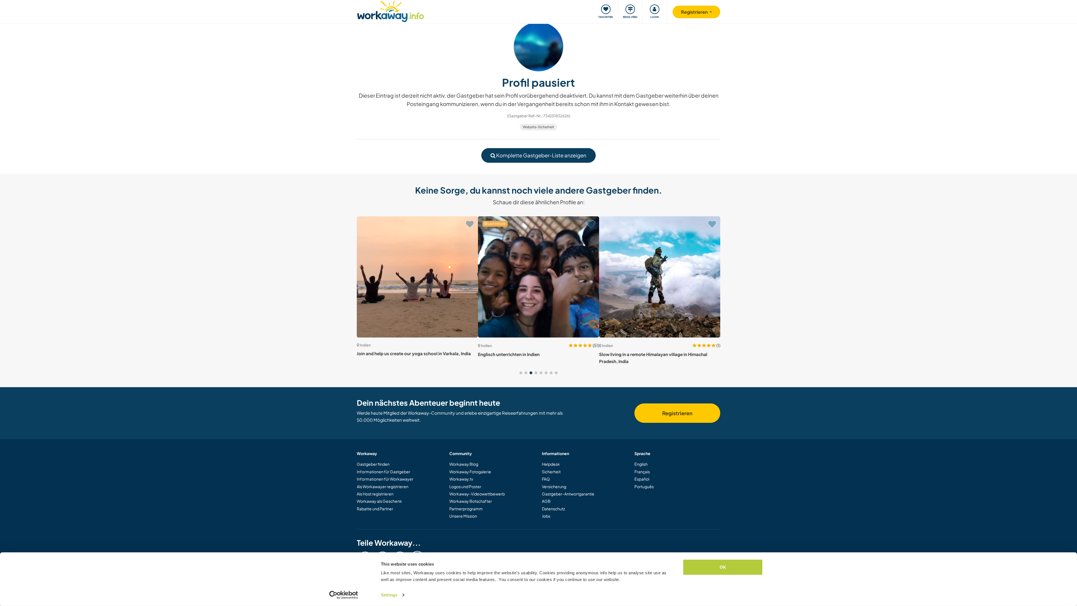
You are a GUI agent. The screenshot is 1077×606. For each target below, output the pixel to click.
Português (644, 486)
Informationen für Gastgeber (383, 471)
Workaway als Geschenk (379, 501)
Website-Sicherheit (538, 127)
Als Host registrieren (375, 493)
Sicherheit (551, 471)
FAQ (546, 478)
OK (723, 567)
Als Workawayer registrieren (382, 486)
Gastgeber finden (373, 464)
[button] (520, 372)
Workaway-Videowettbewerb (477, 493)
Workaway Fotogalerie (470, 471)
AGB (546, 501)
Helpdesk (551, 464)
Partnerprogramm (466, 508)
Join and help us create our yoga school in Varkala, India (414, 353)
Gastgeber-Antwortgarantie (568, 493)
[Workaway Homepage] (390, 10)
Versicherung (554, 486)
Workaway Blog (463, 464)
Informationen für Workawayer (385, 478)
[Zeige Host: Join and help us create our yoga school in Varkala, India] (417, 277)
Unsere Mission (463, 515)
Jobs (546, 515)
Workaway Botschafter (470, 501)
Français (642, 471)
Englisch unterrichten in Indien (509, 354)
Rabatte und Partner (375, 508)
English (641, 464)
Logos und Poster (465, 486)
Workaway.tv (461, 478)
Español (641, 478)
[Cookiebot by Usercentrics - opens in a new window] (343, 595)
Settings (389, 595)
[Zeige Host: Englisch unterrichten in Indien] (538, 277)
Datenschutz (553, 508)
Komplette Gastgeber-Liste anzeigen (540, 155)
